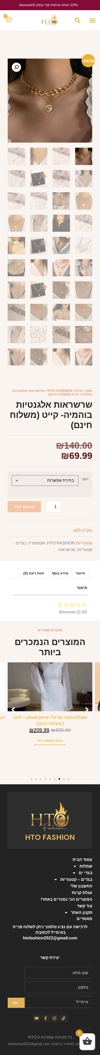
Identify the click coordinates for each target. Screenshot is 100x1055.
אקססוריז (37, 543)
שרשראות (66, 549)
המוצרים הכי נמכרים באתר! (66, 899)
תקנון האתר (81, 912)
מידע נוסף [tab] (60, 573)
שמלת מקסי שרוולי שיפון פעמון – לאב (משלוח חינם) (50, 721)
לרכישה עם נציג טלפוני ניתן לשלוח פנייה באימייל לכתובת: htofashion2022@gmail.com (50, 932)
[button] (92, 20)
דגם (85, 479)
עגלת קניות (82, 892)
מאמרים (84, 918)
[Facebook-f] (45, 1018)
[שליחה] (16, 1003)
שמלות (85, 866)
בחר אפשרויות (49, 740)
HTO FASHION (59, 391)
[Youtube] (37, 1018)
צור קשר (84, 906)
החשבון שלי (81, 886)
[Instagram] (54, 1018)
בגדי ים (85, 873)
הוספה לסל (24, 507)
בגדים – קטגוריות (76, 879)
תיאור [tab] (80, 573)
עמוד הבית (83, 391)
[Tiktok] (63, 1018)
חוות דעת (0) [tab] (33, 573)
